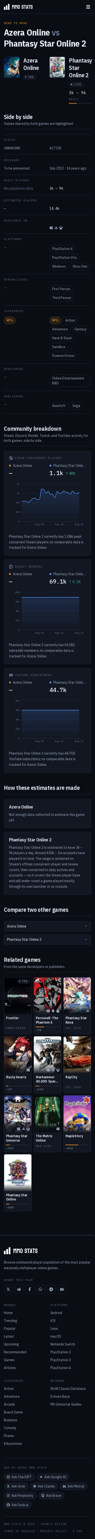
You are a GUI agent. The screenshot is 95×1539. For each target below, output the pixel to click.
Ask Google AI (55, 1477)
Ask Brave (53, 1495)
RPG (10, 320)
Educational (13, 1443)
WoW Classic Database (68, 1388)
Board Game (13, 1412)
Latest (9, 1336)
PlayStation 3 (60, 1360)
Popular (10, 1328)
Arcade (9, 1404)
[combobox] (47, 926)
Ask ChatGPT (21, 1477)
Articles (10, 1368)
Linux (54, 1328)
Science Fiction (63, 355)
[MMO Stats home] (16, 7)
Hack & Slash (62, 338)
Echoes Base (60, 1396)
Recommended (15, 1352)
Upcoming (11, 1344)
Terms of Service (19, 1531)
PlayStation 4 (62, 249)
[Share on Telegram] (51, 1289)
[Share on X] (8, 1289)
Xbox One (80, 266)
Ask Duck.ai (19, 1505)
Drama (9, 1436)
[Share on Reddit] (19, 1289)
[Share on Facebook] (29, 1289)
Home (8, 1313)
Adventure (60, 329)
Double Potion (53, 1524)
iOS (53, 1320)
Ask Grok (18, 1486)
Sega (76, 406)
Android (56, 1313)
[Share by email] (61, 1289)
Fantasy (81, 329)
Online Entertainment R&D (68, 380)
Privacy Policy (53, 1531)
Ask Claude (46, 1486)
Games (9, 1360)
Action (70, 320)
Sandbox (58, 347)
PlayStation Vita (64, 257)
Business (10, 1420)
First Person (61, 289)
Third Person (61, 298)
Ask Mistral (76, 1486)
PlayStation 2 (60, 1352)
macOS (55, 1336)
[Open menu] (88, 6)
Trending (10, 1320)
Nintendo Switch (62, 1344)
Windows (59, 266)
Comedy (10, 1428)
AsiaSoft (59, 406)
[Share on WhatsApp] (40, 1289)
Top (79, 1531)
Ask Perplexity (22, 1495)
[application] (47, 505)
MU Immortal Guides (66, 1404)
